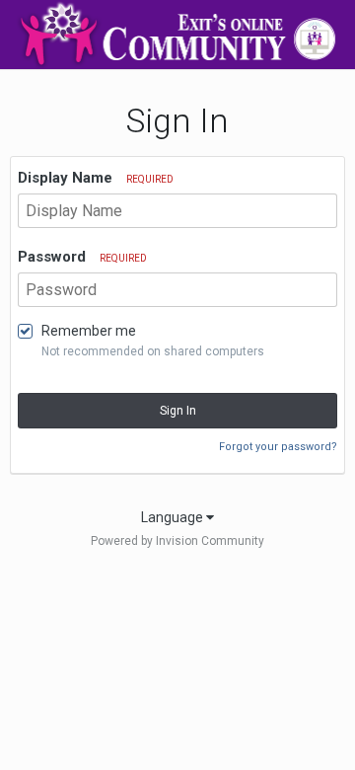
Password (82, 257)
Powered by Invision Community (177, 541)
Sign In (178, 411)
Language (173, 517)
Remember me (88, 331)
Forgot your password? (278, 446)
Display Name (96, 178)
